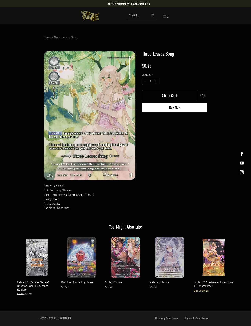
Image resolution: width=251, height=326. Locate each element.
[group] (125, 267)
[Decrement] (145, 81)
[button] (167, 16)
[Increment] (156, 81)
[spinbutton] (150, 81)
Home (47, 38)
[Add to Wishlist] (202, 96)
